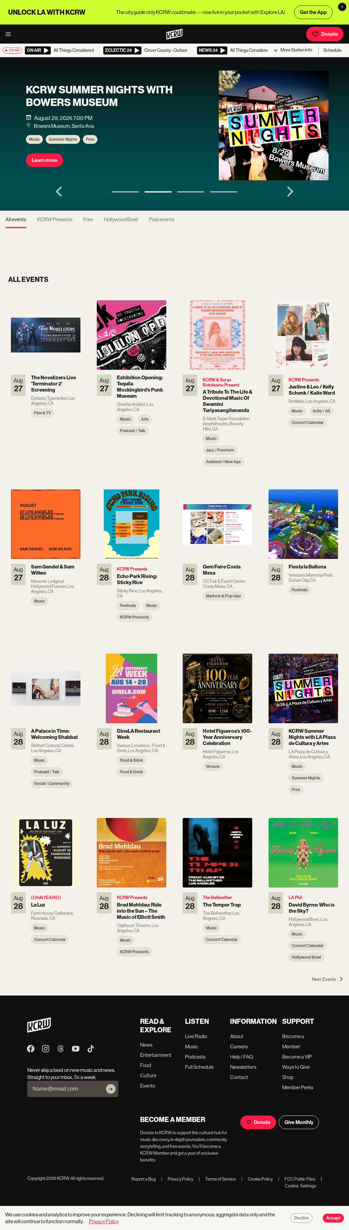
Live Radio (196, 1036)
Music (34, 139)
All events (15, 219)
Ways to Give (296, 1067)
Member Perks (297, 1087)
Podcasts (195, 1057)
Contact (239, 1077)
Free (90, 139)
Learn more (44, 160)
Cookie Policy (257, 1179)
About (236, 1036)
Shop (287, 1077)
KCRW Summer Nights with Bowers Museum (99, 96)
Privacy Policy (177, 1179)
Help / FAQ (241, 1057)
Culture (148, 1075)
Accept (333, 1218)
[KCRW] (39, 1031)
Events (147, 1086)
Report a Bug (144, 1179)
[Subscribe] (111, 1089)
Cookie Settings (300, 1185)
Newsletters (243, 1067)
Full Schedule (199, 1067)
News (146, 1045)
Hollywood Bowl (121, 219)
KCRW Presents (54, 219)
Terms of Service (217, 1179)
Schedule (332, 50)
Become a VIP (297, 1057)
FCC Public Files (296, 1179)
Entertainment (155, 1055)
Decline (301, 1218)
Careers (239, 1046)
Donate (329, 34)
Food (145, 1065)
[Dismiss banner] (342, 7)
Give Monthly (299, 1122)
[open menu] (10, 34)
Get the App (313, 12)
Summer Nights (63, 139)
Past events (161, 219)
